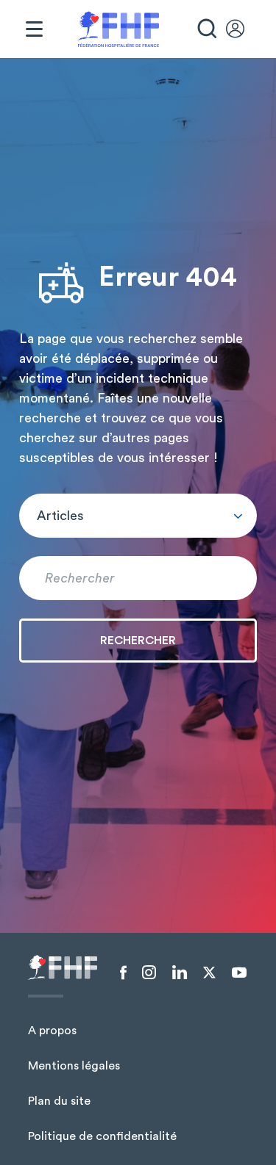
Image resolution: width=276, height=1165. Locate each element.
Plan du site (59, 1101)
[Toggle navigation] (34, 29)
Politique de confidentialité (102, 1136)
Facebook (123, 972)
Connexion (242, 29)
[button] (138, 516)
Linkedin (180, 972)
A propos (52, 1030)
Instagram (149, 972)
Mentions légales (74, 1066)
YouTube (239, 972)
